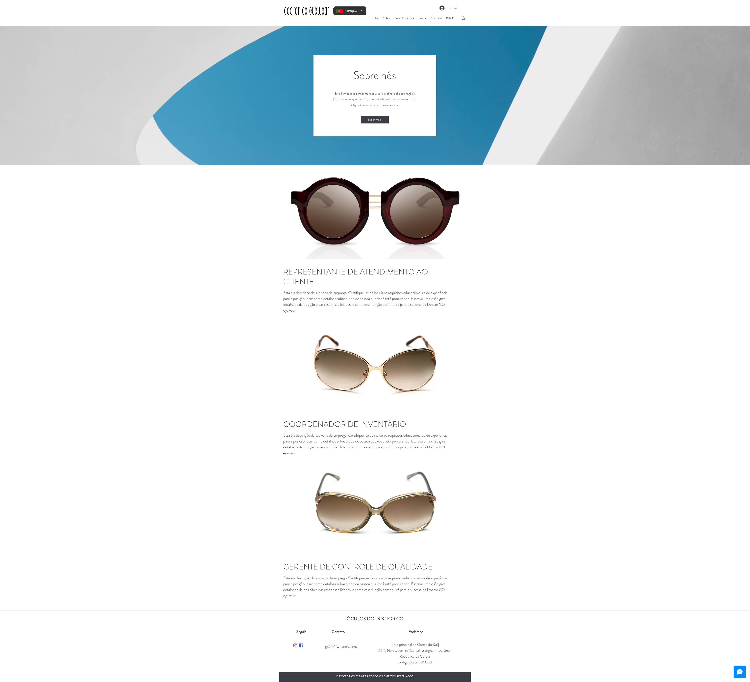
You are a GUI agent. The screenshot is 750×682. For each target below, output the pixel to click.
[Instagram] (295, 645)
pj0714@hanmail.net (341, 646)
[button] (463, 18)
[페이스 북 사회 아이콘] (301, 645)
